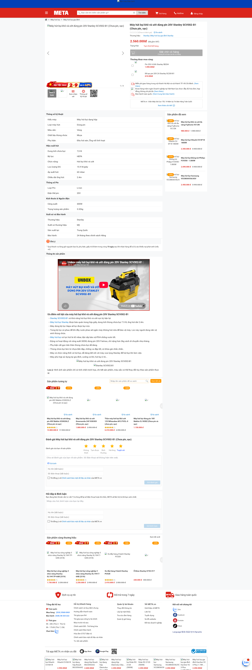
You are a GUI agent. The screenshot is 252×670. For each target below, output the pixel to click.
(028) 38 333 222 (62, 616)
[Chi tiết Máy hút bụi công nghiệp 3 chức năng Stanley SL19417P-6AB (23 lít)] (60, 555)
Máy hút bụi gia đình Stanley (162, 36)
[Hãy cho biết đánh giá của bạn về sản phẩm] (103, 460)
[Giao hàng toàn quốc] (181, 597)
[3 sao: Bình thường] (103, 446)
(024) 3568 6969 (63, 612)
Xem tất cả (155, 381)
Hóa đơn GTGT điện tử (83, 634)
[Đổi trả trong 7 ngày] (121, 597)
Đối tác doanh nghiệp (153, 623)
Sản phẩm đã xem (176, 114)
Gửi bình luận (152, 526)
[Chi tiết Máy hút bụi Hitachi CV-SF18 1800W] (173, 143)
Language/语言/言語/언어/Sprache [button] (187, 632)
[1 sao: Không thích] (86, 446)
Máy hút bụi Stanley (59, 322)
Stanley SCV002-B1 (59, 318)
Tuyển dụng (149, 615)
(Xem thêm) (159, 91)
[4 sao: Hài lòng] (112, 446)
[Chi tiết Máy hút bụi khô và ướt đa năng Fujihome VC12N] (173, 125)
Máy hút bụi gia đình (71, 20)
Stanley (146, 36)
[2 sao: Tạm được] (94, 446)
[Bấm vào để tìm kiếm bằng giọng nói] (134, 13)
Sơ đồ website (150, 619)
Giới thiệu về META (152, 608)
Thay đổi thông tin (124, 608)
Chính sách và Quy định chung (86, 608)
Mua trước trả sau (81, 623)
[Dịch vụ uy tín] (65, 597)
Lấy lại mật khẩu (123, 612)
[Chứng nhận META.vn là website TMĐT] (198, 653)
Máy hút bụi (55, 20)
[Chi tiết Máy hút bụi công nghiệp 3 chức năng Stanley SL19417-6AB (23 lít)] (89, 555)
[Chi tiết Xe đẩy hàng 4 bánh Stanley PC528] (118, 555)
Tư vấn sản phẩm (81, 641)
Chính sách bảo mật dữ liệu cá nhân (76, 478)
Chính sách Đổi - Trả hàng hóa (86, 626)
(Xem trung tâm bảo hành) (163, 94)
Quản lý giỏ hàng (124, 619)
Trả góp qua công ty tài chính (85, 619)
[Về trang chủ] (46, 19)
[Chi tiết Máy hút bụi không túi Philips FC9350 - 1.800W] (173, 161)
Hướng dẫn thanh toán (83, 612)
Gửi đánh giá (152, 482)
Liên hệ (147, 612)
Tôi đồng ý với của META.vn (76, 478)
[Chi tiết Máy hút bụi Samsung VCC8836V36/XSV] (173, 179)
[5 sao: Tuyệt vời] (120, 446)
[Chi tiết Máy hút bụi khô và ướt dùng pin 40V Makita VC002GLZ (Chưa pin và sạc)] (60, 400)
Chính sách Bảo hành (82, 630)
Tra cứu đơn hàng (124, 615)
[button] (121, 53)
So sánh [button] (69, 415)
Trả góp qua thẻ (80, 615)
